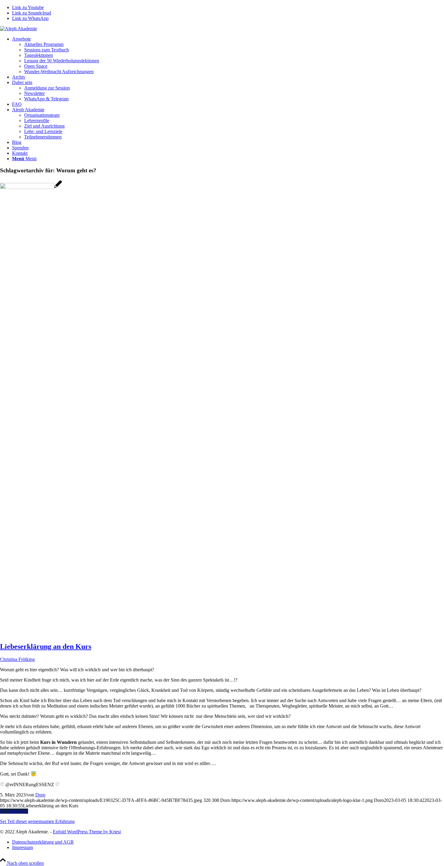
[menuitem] (228, 55)
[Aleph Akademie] (18, 28)
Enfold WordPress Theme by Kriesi (87, 831)
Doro (40, 794)
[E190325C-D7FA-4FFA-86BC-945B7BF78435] (31, 187)
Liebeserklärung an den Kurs (45, 646)
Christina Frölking (17, 659)
